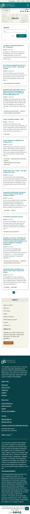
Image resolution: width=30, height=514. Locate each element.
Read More (8, 342)
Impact (5, 314)
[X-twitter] (16, 512)
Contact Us (6, 325)
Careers (5, 322)
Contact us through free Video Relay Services (15, 425)
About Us (6, 308)
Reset (13, 35)
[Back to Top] (27, 508)
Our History (6, 311)
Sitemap (17, 509)
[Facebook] (14, 512)
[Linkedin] (20, 512)
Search (21, 35)
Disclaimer (16, 508)
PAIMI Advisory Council (10, 319)
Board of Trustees (8, 316)
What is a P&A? (8, 305)
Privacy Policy (9, 508)
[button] (27, 5)
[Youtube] (18, 512)
